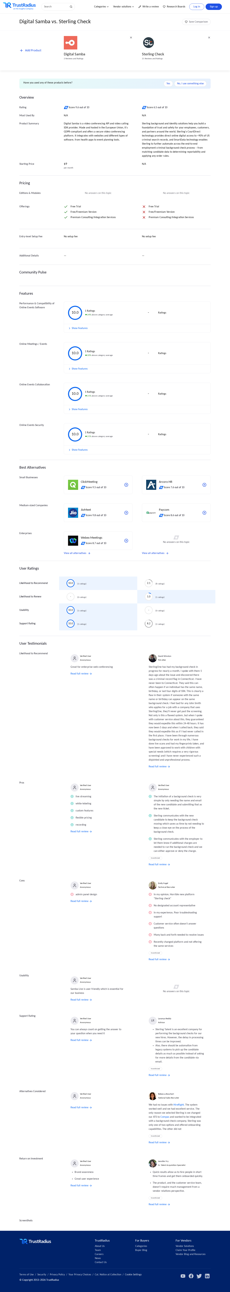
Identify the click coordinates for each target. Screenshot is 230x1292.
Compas (164, 1117)
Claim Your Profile (185, 1250)
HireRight (178, 1105)
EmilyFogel (163, 883)
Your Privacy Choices (80, 1274)
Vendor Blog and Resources (190, 1254)
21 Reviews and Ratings (152, 59)
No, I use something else (190, 83)
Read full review (79, 673)
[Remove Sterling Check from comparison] (209, 37)
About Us (100, 1246)
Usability (24, 610)
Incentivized (155, 858)
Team (98, 1250)
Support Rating (27, 623)
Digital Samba (74, 54)
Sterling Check (153, 54)
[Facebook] (191, 1276)
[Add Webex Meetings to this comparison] (126, 541)
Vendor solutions (122, 6)
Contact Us (101, 1262)
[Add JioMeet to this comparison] (126, 513)
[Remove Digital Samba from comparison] (131, 37)
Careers (99, 1254)
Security (41, 1274)
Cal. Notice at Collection (108, 1274)
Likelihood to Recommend (33, 583)
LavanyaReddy (164, 1019)
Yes (168, 83)
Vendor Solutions (185, 1246)
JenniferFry (163, 1161)
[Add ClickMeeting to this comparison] (126, 485)
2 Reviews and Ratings (73, 59)
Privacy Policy (57, 1274)
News (98, 1258)
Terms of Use (26, 1274)
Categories (100, 6)
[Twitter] (199, 1276)
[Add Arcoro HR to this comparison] (204, 485)
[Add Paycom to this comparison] (204, 513)
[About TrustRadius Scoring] (66, 107)
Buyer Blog (141, 1250)
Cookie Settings (133, 1274)
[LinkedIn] (207, 1276)
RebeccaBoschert (166, 1094)
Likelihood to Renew (30, 596)
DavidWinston (164, 656)
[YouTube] (183, 1276)
